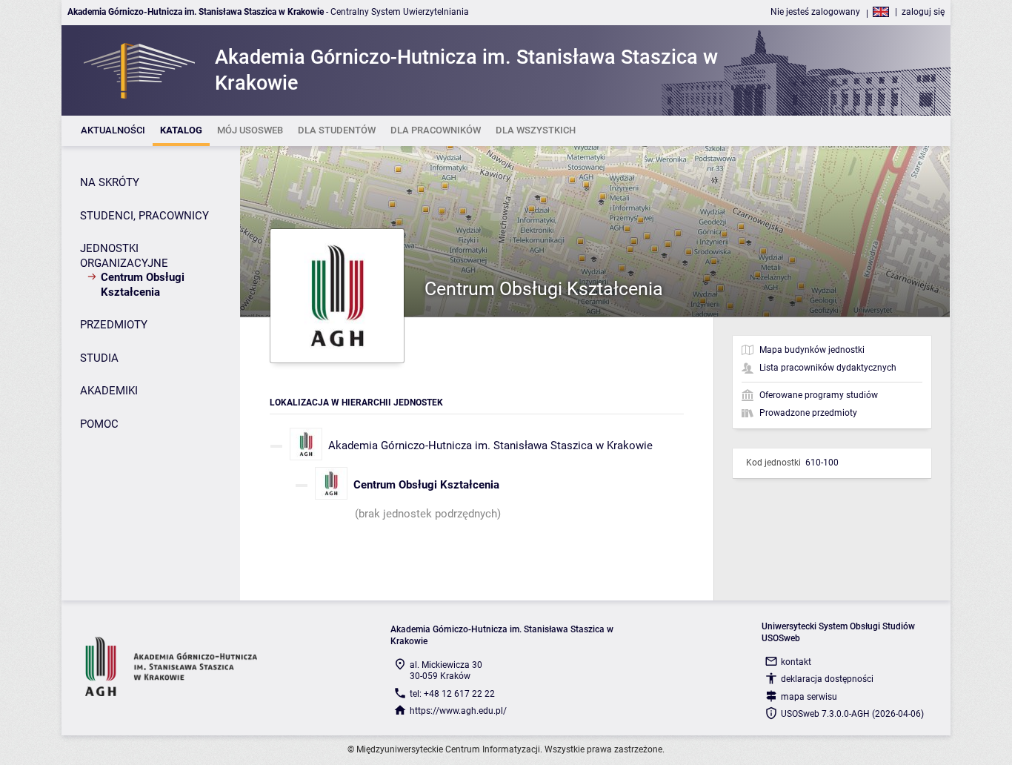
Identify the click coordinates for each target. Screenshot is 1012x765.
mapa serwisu (809, 697)
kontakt (796, 662)
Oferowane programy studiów (818, 395)
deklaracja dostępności (827, 679)
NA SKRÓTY (109, 182)
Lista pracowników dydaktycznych (827, 367)
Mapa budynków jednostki (812, 350)
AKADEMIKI (109, 390)
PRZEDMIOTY (113, 324)
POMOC (99, 424)
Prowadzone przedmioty (808, 413)
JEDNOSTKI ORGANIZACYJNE (124, 256)
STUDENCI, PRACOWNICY (144, 215)
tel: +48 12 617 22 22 (452, 694)
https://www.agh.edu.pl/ (458, 711)
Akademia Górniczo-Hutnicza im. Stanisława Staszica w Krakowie (490, 445)
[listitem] (113, 131)
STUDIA (99, 358)
